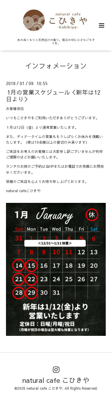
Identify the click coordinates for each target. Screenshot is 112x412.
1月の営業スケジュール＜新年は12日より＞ (53, 95)
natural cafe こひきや (56, 380)
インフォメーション (56, 65)
